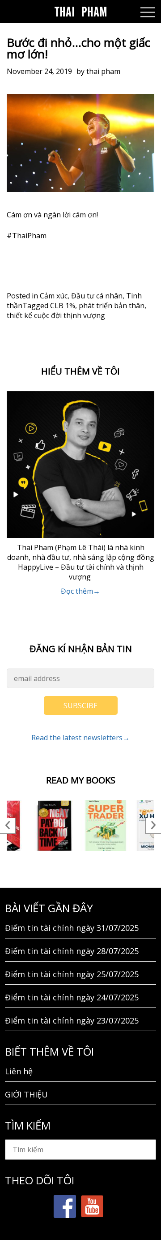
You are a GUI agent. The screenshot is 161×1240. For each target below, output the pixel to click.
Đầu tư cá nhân (97, 296)
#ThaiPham (27, 236)
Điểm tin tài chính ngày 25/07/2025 (72, 974)
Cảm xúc (54, 296)
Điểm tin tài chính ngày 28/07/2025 (72, 951)
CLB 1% (62, 305)
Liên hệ (19, 1071)
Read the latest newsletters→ (80, 737)
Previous (8, 826)
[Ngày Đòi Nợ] (54, 825)
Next (153, 826)
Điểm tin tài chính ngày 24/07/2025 (72, 997)
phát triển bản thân (111, 305)
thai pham (103, 71)
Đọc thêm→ (80, 591)
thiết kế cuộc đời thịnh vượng (56, 315)
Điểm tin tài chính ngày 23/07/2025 (72, 1020)
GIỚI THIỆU (26, 1094)
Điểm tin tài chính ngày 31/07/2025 (72, 927)
